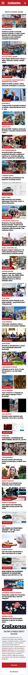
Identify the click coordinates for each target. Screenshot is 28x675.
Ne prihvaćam (14, 671)
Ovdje (14, 655)
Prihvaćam (14, 665)
